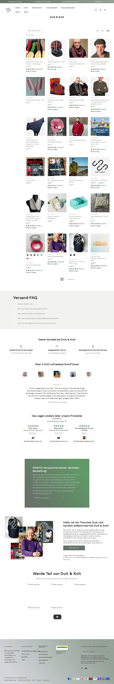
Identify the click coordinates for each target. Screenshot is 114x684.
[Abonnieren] (64, 498)
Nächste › (71, 279)
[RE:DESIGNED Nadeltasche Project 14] (82, 437)
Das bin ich (74, 547)
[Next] (101, 374)
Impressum (46, 680)
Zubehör (42, 663)
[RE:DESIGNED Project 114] (57, 437)
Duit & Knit (12, 677)
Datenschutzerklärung (88, 663)
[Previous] (13, 374)
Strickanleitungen (45, 657)
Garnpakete (43, 660)
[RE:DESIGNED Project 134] (31, 437)
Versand (39, 680)
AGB (33, 680)
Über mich (26, 654)
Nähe (98, 353)
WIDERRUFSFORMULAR (31, 651)
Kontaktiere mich (69, 557)
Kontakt (25, 657)
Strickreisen (43, 654)
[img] (57, 418)
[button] (95, 10)
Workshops (43, 651)
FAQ (23, 660)
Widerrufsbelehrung (10, 680)
